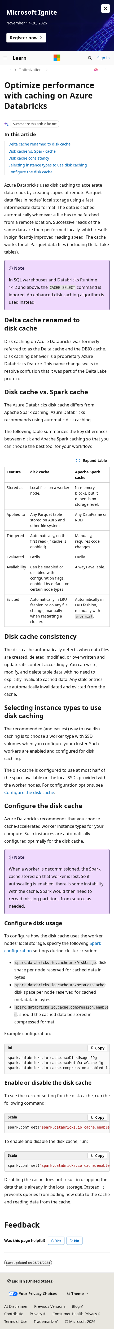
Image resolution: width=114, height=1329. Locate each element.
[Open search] (90, 58)
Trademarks (44, 1321)
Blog (76, 1306)
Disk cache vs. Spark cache (32, 151)
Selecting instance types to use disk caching (47, 165)
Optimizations (31, 69)
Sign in (103, 57)
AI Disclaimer (16, 1306)
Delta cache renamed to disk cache (39, 144)
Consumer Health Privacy (74, 1313)
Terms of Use (15, 1321)
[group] (57, 1063)
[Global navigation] (5, 58)
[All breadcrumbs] (9, 70)
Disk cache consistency (28, 158)
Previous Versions (49, 1306)
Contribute (13, 1313)
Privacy (36, 1313)
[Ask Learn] (96, 70)
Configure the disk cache (30, 171)
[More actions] (105, 70)
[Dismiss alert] (105, 8)
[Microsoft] (57, 57)
